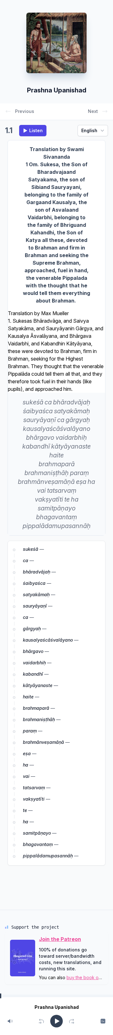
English (89, 130)
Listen (36, 130)
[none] (33, 402)
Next (93, 111)
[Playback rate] (103, 1021)
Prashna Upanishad (56, 90)
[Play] (56, 1021)
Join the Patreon (60, 939)
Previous (24, 111)
